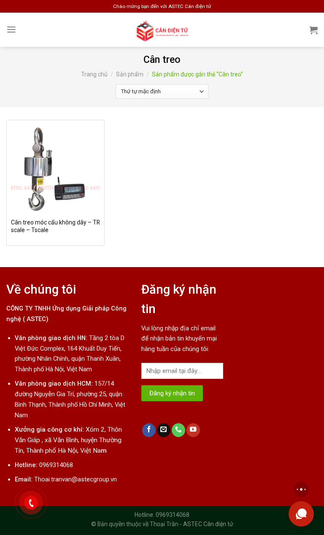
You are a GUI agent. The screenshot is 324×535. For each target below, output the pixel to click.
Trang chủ (94, 74)
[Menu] (11, 29)
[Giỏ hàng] (313, 30)
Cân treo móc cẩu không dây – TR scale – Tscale (55, 226)
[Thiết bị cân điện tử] (162, 30)
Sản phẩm (129, 74)
